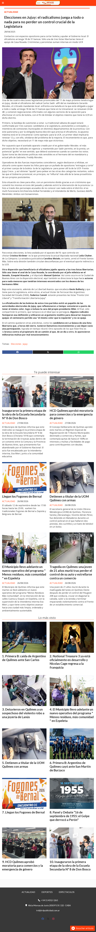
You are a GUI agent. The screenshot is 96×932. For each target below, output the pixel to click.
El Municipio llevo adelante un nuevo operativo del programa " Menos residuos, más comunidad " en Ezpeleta (24, 572)
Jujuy (25, 343)
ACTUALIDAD (11, 12)
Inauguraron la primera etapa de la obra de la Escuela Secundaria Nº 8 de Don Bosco (24, 414)
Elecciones (16, 343)
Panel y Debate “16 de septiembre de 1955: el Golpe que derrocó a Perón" (69, 816)
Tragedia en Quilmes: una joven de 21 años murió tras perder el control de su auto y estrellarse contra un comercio (71, 572)
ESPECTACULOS (66, 892)
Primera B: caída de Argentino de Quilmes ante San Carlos (24, 658)
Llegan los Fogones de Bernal (22, 496)
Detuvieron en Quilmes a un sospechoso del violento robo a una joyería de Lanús (23, 713)
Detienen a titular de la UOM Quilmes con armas (69, 498)
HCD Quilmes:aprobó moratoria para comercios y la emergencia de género (71, 414)
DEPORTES (46, 892)
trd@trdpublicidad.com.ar (48, 910)
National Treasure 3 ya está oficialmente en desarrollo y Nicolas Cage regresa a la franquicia (70, 661)
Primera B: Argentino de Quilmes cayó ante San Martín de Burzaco (70, 766)
